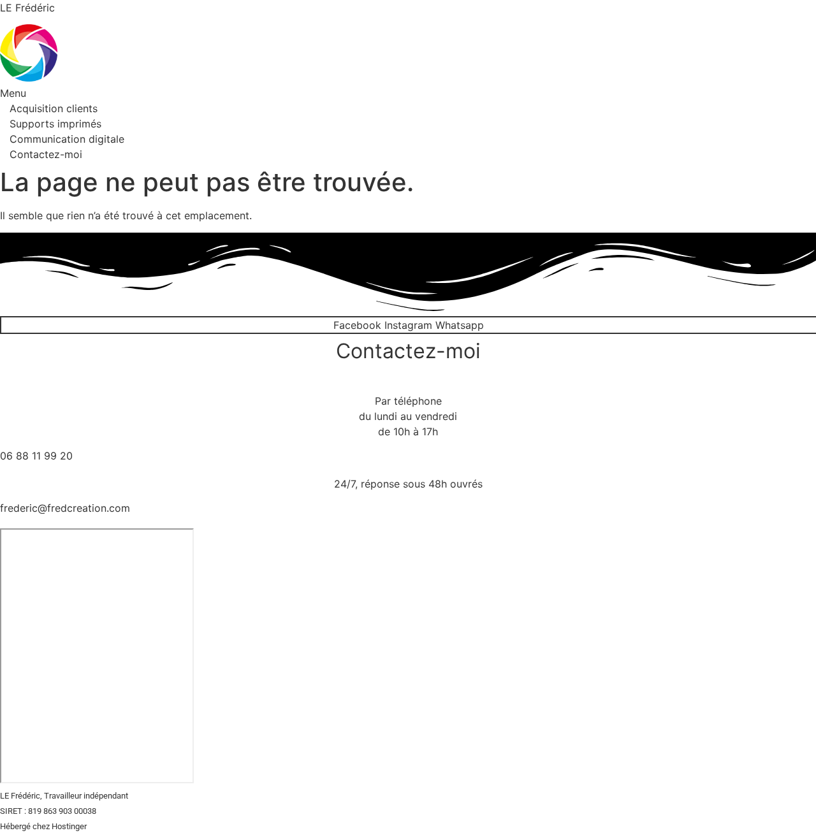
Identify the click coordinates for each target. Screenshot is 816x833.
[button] (379, 93)
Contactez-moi (46, 154)
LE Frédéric (27, 7)
